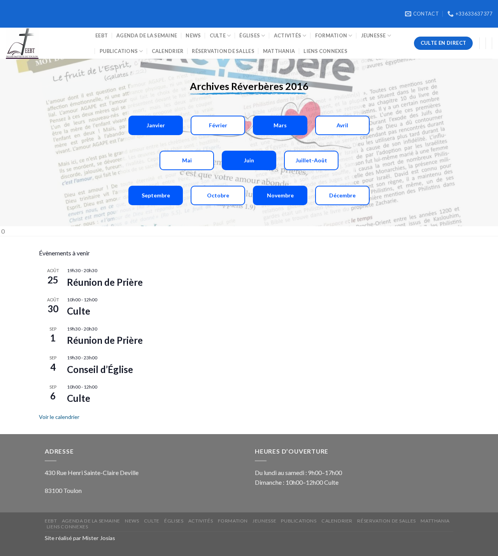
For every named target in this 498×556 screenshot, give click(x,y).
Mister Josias (98, 538)
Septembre (156, 195)
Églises (249, 35)
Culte (218, 35)
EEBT (101, 35)
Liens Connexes (325, 51)
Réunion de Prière (105, 282)
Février (218, 125)
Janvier (156, 125)
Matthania (279, 51)
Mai (187, 160)
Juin (249, 160)
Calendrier (168, 51)
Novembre (280, 195)
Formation (331, 35)
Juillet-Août (311, 160)
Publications (119, 51)
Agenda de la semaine (146, 35)
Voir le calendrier (59, 416)
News (193, 35)
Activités (287, 35)
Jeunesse (373, 35)
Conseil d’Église (100, 369)
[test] (45, 43)
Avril (342, 125)
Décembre (342, 195)
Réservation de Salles (223, 51)
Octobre (218, 195)
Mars (280, 125)
